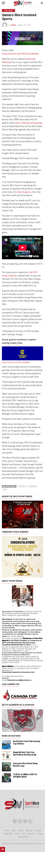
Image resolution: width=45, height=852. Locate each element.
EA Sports (22, 486)
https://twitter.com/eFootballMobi (16, 362)
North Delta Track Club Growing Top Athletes (26, 742)
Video (13, 830)
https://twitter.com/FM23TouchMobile (20, 53)
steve (13, 24)
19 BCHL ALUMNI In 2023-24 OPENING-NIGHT (25, 775)
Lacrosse (30, 833)
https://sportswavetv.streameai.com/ (18, 672)
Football (37, 830)
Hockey (20, 830)
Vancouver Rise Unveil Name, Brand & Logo (25, 764)
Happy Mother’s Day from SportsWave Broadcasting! (24, 753)
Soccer (17, 833)
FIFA (4, 489)
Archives (39, 833)
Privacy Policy (23, 836)
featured (32, 486)
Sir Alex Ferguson (23, 192)
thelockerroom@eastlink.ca (19, 680)
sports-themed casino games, (29, 122)
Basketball (8, 833)
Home (6, 830)
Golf (23, 833)
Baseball (29, 830)
